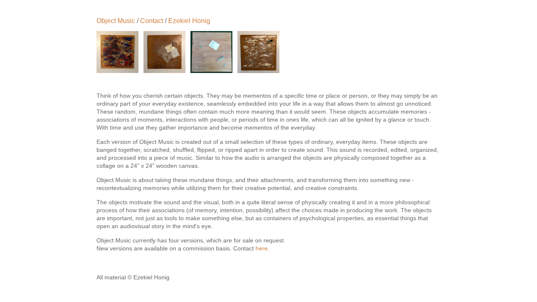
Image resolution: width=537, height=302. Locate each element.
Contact (151, 20)
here (261, 248)
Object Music (115, 20)
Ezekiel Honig (189, 20)
